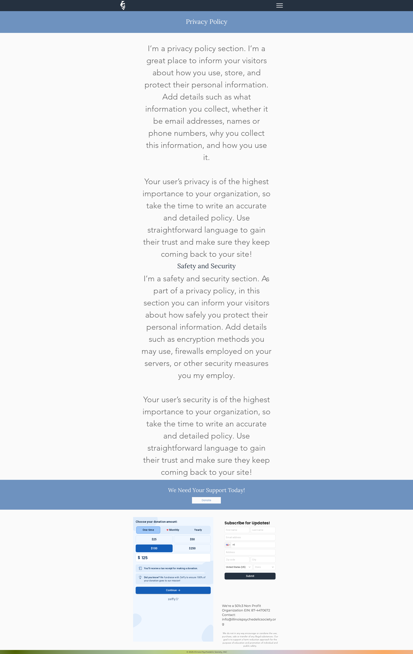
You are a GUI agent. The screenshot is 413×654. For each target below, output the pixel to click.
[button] (206, 500)
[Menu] (279, 5)
